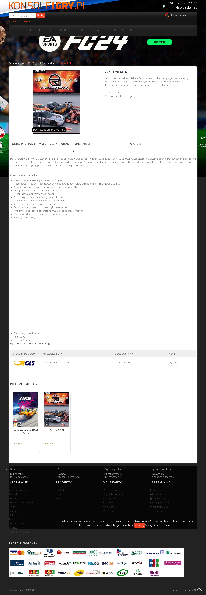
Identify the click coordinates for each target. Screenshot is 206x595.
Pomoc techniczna (18, 523)
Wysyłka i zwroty (17, 490)
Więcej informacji (24, 143)
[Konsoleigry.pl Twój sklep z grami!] (48, 5)
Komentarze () (81, 147)
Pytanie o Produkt (115, 92)
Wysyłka (135, 143)
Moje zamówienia (112, 490)
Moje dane (108, 502)
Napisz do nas (186, 7)
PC (29, 63)
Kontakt (13, 498)
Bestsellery (61, 498)
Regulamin (14, 511)
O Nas (12, 507)
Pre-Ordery (61, 490)
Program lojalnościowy (21, 502)
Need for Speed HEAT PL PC (25, 432)
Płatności (14, 515)
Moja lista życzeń (111, 511)
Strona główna (16, 63)
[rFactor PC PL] (56, 409)
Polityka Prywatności (19, 532)
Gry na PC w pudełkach (44, 63)
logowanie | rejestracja (182, 15)
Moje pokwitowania (113, 494)
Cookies (13, 527)
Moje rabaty (109, 507)
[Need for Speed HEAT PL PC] (26, 409)
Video (42, 143)
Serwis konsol (16, 494)
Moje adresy (109, 498)
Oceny (65, 143)
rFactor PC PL (57, 430)
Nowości (60, 494)
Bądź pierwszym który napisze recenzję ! (30, 343)
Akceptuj (139, 525)
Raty (11, 519)
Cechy (54, 143)
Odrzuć (167, 525)
